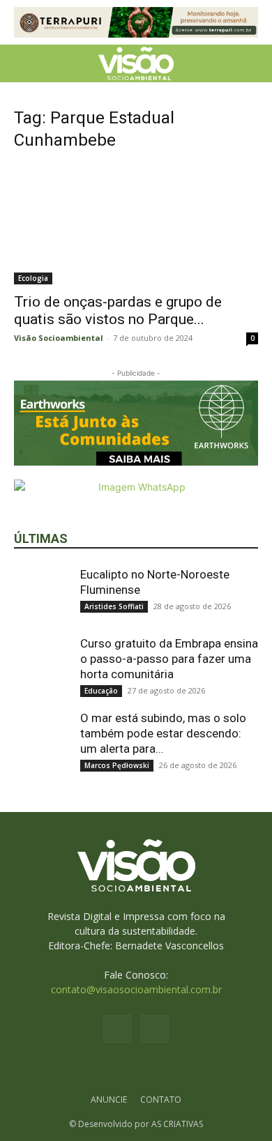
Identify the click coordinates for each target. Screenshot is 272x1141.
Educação (101, 691)
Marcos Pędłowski (116, 765)
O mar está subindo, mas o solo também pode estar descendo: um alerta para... (163, 733)
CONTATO (160, 1099)
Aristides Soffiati (114, 606)
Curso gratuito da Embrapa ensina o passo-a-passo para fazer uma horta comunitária (169, 658)
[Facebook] (117, 1029)
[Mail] (155, 1029)
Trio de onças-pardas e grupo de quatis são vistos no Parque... (118, 310)
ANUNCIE (109, 1099)
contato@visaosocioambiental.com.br (136, 989)
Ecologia (33, 278)
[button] (23, 63)
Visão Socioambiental (58, 337)
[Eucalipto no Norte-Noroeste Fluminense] (42, 594)
